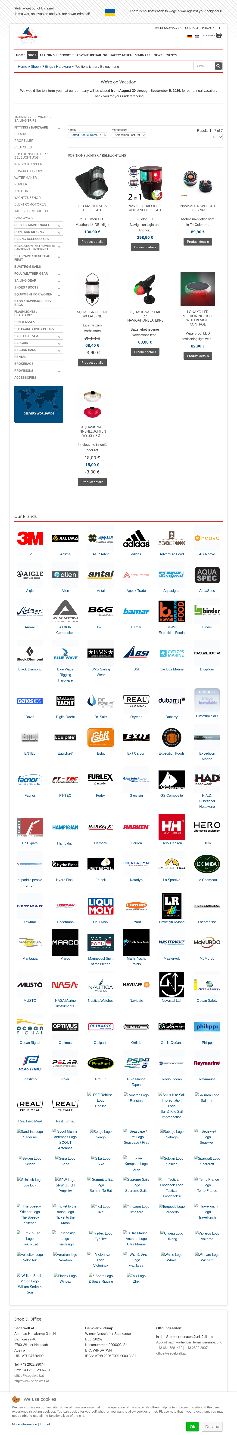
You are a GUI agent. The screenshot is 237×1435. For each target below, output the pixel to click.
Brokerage (24, 364)
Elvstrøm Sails (27, 266)
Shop (35, 66)
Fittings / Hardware (56, 66)
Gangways (23, 218)
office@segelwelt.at (29, 1375)
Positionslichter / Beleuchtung (31, 155)
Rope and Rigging (29, 232)
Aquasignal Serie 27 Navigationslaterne (145, 316)
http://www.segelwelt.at (31, 1381)
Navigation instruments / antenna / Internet (34, 247)
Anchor (21, 191)
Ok (192, 1426)
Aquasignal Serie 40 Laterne (92, 314)
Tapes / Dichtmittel (31, 211)
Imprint (45, 1424)
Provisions (23, 370)
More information (24, 1424)
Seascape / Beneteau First (32, 258)
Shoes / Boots (26, 287)
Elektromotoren (30, 204)
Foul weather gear (31, 273)
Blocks (20, 134)
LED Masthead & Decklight (92, 208)
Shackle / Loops (28, 171)
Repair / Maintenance (32, 225)
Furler (20, 184)
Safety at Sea (26, 336)
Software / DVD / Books (34, 329)
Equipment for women (33, 294)
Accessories (25, 377)
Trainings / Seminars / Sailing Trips (32, 118)
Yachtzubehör (27, 198)
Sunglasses (24, 322)
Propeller (24, 140)
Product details (92, 241)
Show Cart (219, 35)
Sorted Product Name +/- (86, 135)
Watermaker (25, 177)
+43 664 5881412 (169, 1348)
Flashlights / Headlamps (25, 313)
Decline (212, 1426)
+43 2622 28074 (197, 1348)
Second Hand (25, 350)
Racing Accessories (31, 239)
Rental (20, 357)
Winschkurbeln (28, 164)
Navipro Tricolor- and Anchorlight (145, 208)
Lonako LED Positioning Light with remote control (198, 318)
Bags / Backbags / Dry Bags (33, 303)
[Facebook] (219, 27)
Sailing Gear (25, 280)
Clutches (23, 147)
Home (22, 66)
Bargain (21, 343)
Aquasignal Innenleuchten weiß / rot (92, 431)
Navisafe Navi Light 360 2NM (197, 208)
